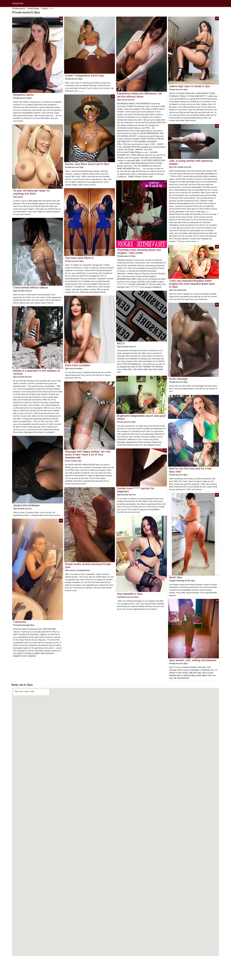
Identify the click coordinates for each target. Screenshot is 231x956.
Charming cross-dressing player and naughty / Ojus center (139, 251)
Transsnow (19, 621)
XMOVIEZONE (17, 3)
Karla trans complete (77, 365)
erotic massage (178, 378)
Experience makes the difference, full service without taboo (139, 95)
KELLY (121, 343)
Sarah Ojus (175, 577)
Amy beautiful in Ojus (129, 593)
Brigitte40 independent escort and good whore (141, 417)
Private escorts (18, 8)
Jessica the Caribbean (26, 505)
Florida (45, 8)
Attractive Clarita (23, 94)
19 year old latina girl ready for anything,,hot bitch (31, 192)
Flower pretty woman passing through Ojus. (88, 566)
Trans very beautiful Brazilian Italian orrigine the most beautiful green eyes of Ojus (192, 283)
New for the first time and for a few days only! (190, 470)
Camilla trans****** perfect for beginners (135, 490)
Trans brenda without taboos (30, 287)
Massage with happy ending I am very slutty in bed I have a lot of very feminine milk (88, 454)
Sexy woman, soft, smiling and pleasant (192, 660)
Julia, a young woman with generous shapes (191, 162)
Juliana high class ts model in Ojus (189, 86)
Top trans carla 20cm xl (79, 257)
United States (33, 8)
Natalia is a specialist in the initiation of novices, (36, 372)
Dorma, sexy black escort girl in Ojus (87, 163)
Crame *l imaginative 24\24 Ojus (84, 75)
